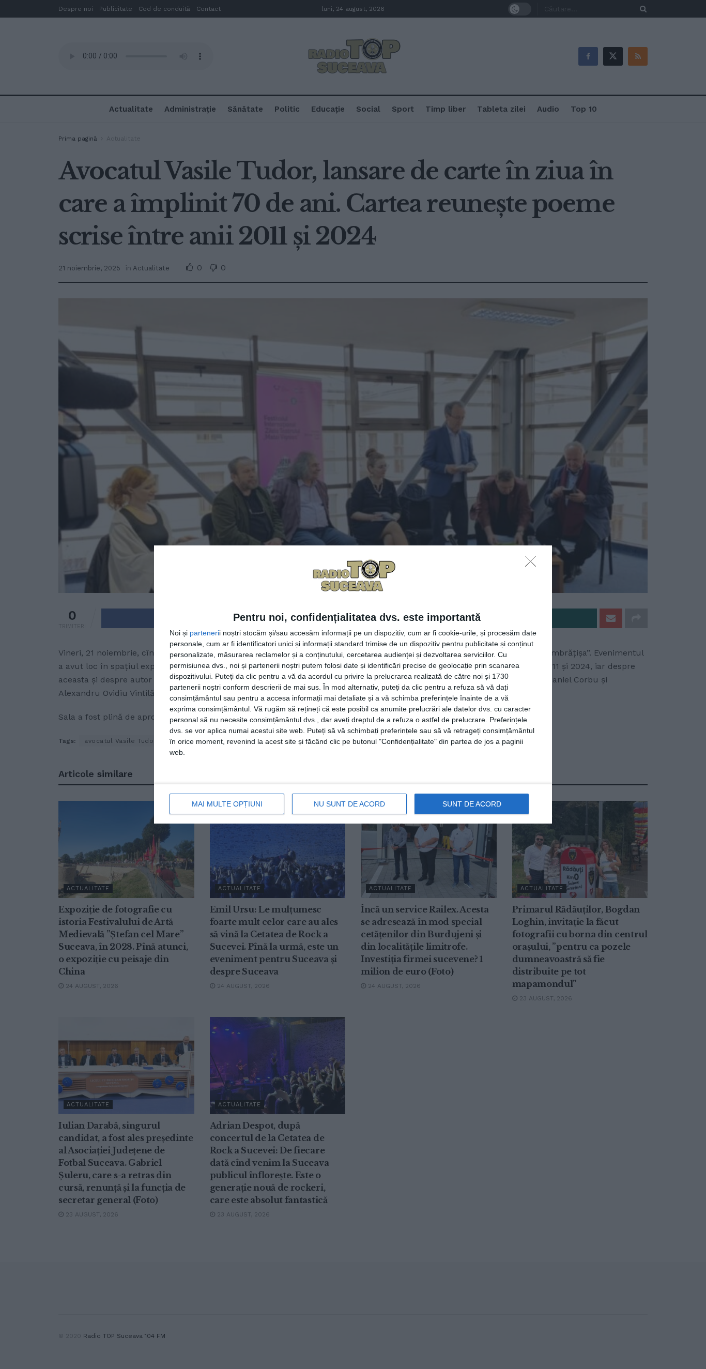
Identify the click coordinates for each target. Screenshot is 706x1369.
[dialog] (353, 684)
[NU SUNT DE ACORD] (533, 564)
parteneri (204, 632)
